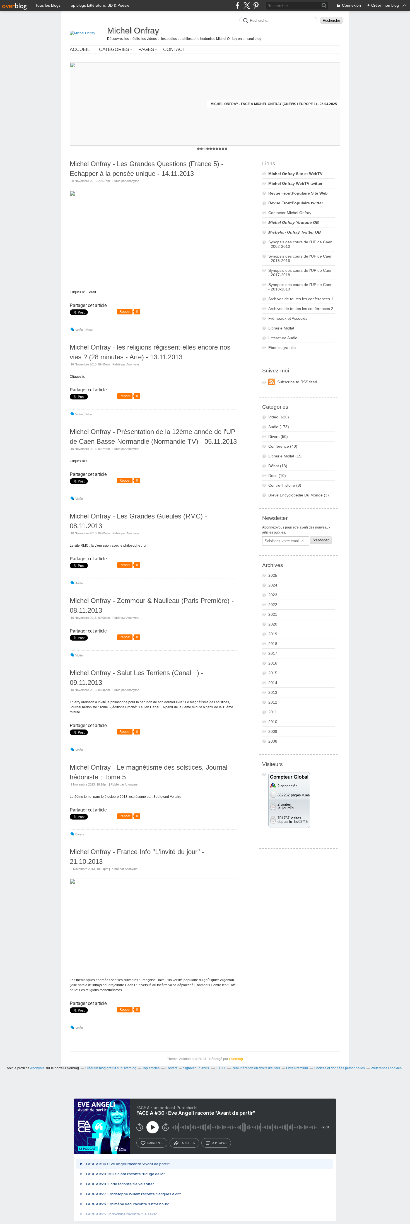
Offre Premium (297, 1068)
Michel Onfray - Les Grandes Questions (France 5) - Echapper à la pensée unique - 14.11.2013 (146, 168)
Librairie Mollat (281, 328)
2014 (272, 682)
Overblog (236, 1059)
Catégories (114, 49)
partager (187, 1143)
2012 (272, 702)
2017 (272, 653)
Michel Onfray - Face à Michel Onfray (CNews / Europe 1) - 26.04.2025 (274, 104)
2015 (272, 673)
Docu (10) (277, 475)
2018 (272, 643)
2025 (272, 575)
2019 (272, 634)
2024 (272, 585)
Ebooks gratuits (282, 347)
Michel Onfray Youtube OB (293, 222)
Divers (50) (278, 436)
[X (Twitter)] (246, 5)
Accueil (80, 49)
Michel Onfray (133, 30)
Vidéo (79, 329)
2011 (272, 712)
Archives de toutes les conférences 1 (300, 299)
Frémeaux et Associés (287, 318)
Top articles (151, 1068)
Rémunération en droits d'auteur (255, 1068)
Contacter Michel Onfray (289, 212)
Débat (89, 329)
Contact (174, 49)
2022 (272, 604)
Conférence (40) (282, 446)
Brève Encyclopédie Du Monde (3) (298, 495)
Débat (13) (277, 466)
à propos (219, 1143)
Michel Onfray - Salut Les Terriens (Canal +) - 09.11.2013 (136, 677)
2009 (272, 731)
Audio (79, 583)
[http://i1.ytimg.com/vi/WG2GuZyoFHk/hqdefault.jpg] (153, 287)
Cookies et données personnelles (339, 1068)
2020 (272, 624)
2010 (272, 721)
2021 (272, 614)
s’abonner (155, 1143)
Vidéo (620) (278, 417)
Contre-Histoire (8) (284, 485)
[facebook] (237, 5)
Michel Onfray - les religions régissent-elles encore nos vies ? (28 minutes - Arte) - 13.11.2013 (150, 352)
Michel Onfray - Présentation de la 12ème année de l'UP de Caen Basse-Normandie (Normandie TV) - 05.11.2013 (153, 436)
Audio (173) (278, 427)
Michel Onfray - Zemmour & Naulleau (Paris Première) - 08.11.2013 (152, 605)
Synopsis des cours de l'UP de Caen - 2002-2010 (300, 244)
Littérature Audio (282, 338)
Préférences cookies (386, 1068)
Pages (146, 49)
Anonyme (37, 1068)
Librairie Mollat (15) (285, 456)
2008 (272, 741)
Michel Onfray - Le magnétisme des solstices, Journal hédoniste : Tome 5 (148, 772)
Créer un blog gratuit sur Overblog (110, 1068)
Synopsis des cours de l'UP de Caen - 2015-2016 (300, 258)
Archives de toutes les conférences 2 (300, 308)
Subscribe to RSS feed (297, 382)
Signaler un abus (196, 1068)
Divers (79, 834)
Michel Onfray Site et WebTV (295, 173)
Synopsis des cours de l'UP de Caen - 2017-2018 (300, 272)
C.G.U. (221, 1068)
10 (226, 148)
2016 (272, 663)
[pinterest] (255, 5)
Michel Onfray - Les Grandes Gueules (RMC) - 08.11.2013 (138, 521)
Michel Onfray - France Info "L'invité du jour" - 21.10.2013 (137, 856)
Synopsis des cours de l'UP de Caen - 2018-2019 (300, 286)
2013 (272, 692)
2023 (272, 595)
